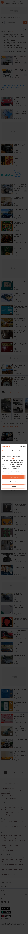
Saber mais (13, 482)
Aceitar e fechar (14, 477)
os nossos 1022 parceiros (12, 458)
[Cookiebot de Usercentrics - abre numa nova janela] (19, 446)
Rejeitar (14, 486)
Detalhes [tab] (12, 450)
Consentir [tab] (4, 450)
